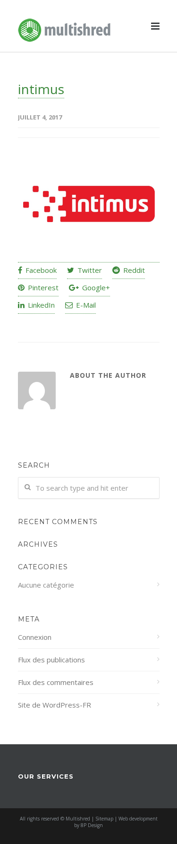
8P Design (92, 825)
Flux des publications (51, 659)
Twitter (89, 270)
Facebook (40, 270)
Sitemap (104, 818)
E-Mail (85, 305)
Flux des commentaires (55, 682)
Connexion (34, 637)
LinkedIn (40, 305)
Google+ (95, 287)
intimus (41, 89)
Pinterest (42, 287)
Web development (138, 818)
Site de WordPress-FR (54, 704)
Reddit (133, 270)
